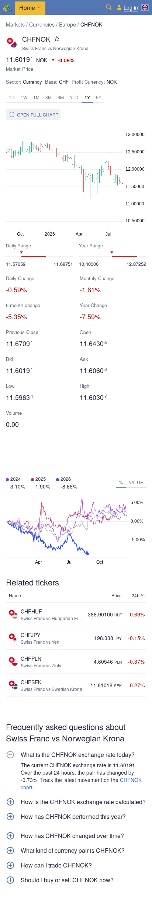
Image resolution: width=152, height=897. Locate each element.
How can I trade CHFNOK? (56, 865)
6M (61, 97)
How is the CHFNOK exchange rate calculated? (83, 802)
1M (36, 97)
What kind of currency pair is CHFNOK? (73, 850)
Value (136, 482)
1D (12, 97)
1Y (87, 97)
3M (48, 97)
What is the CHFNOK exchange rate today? (78, 754)
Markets (15, 24)
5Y (98, 97)
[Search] (108, 7)
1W (24, 97)
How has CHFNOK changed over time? (72, 835)
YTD (74, 97)
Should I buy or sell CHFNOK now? (67, 880)
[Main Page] (7, 7)
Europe (67, 24)
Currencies (42, 24)
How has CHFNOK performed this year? (73, 816)
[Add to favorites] (57, 38)
